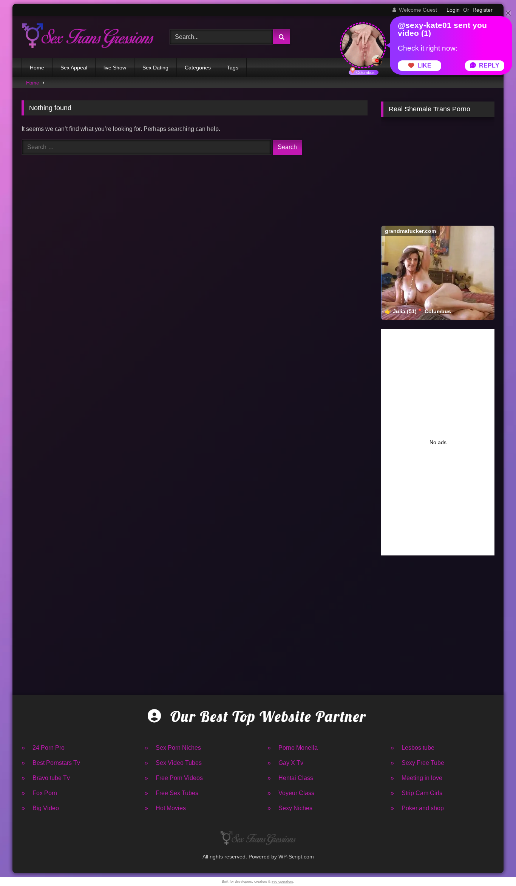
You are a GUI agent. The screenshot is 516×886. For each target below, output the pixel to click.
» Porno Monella (292, 747)
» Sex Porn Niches (173, 747)
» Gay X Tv (285, 763)
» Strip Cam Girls (416, 793)
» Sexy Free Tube (417, 763)
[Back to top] (492, 863)
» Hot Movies (165, 808)
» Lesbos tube (412, 747)
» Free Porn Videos (174, 778)
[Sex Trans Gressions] (88, 36)
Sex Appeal (73, 68)
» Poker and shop (417, 808)
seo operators (282, 881)
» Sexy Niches (289, 808)
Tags (232, 68)
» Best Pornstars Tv (51, 763)
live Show (115, 68)
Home (37, 68)
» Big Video (40, 808)
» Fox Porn (39, 793)
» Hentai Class (290, 778)
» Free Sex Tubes (171, 793)
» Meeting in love (416, 778)
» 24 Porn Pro (43, 747)
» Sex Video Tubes (173, 763)
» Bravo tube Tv (46, 778)
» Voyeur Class (290, 793)
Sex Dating (155, 68)
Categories (198, 68)
